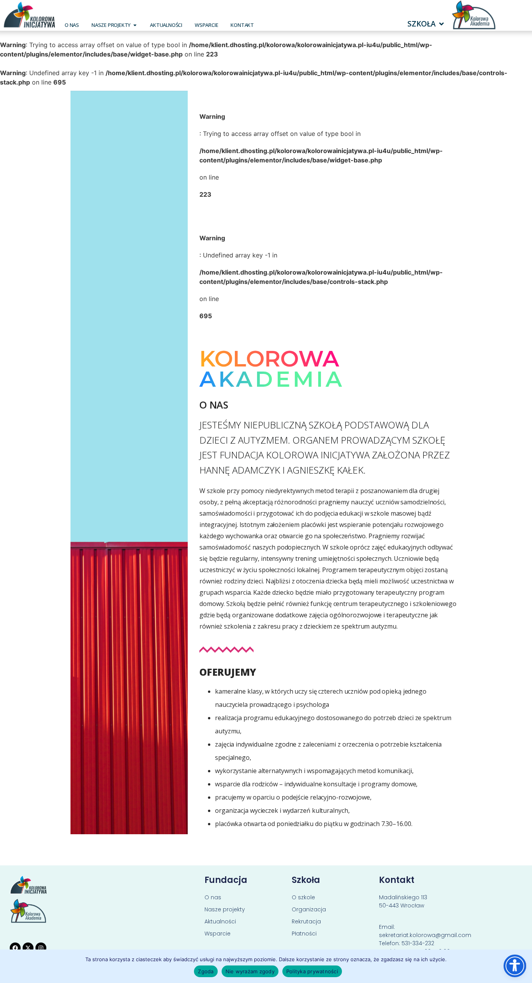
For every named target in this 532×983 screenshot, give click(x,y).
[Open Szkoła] (441, 24)
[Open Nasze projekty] (134, 25)
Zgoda (205, 971)
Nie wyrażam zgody (250, 971)
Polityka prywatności (312, 971)
